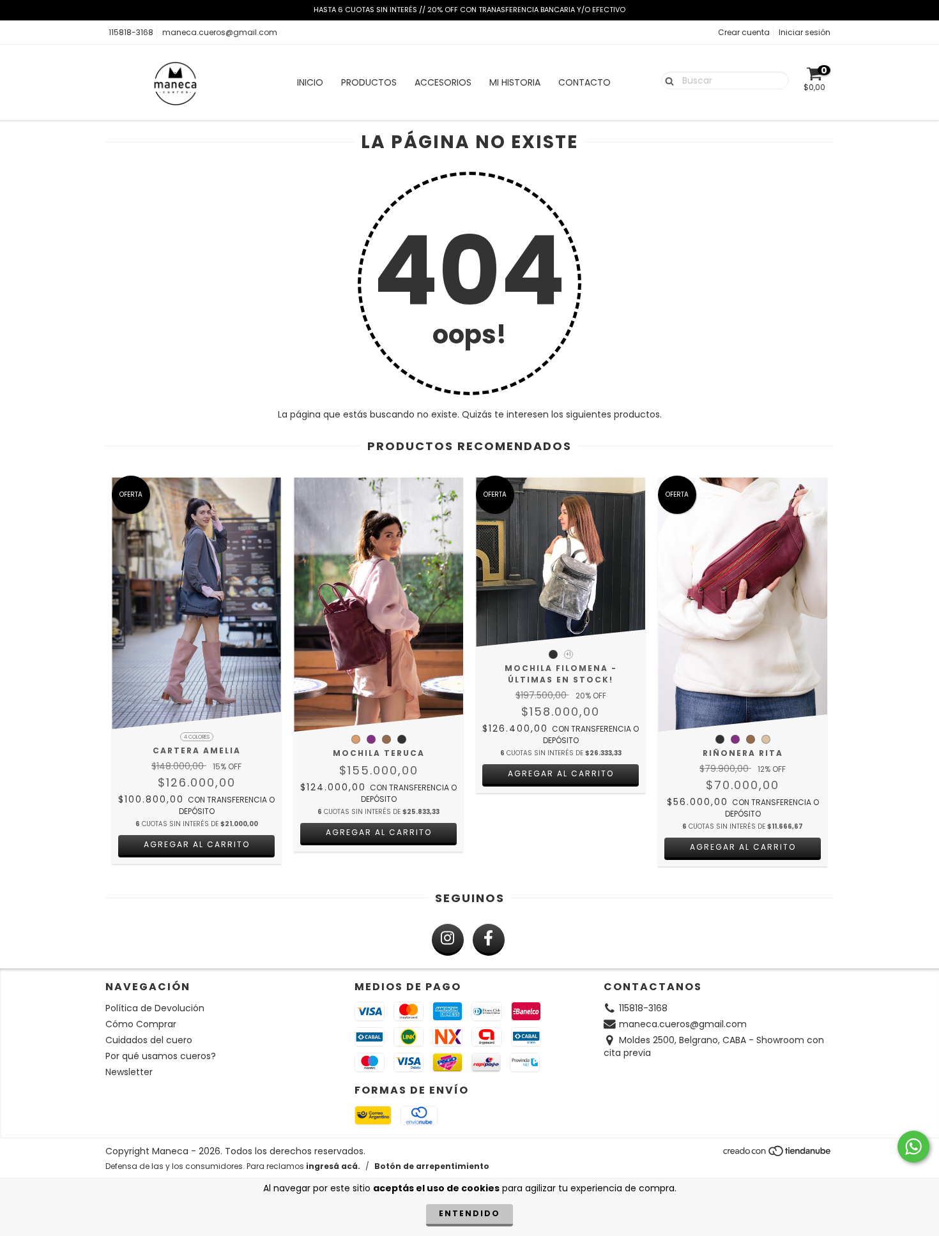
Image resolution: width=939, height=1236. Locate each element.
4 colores (197, 737)
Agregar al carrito (197, 844)
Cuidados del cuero (148, 1040)
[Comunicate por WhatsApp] (913, 1147)
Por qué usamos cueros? (160, 1056)
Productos (369, 82)
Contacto (584, 82)
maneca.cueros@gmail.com (219, 32)
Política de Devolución (154, 1008)
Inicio (310, 82)
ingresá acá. (333, 1166)
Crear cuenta (744, 32)
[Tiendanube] (778, 1154)
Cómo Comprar (140, 1024)
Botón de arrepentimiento (431, 1166)
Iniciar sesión (804, 32)
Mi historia (514, 82)
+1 (568, 654)
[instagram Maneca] (448, 940)
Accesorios (443, 82)
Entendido (469, 1213)
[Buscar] (666, 80)
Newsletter (129, 1072)
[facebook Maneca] (489, 940)
